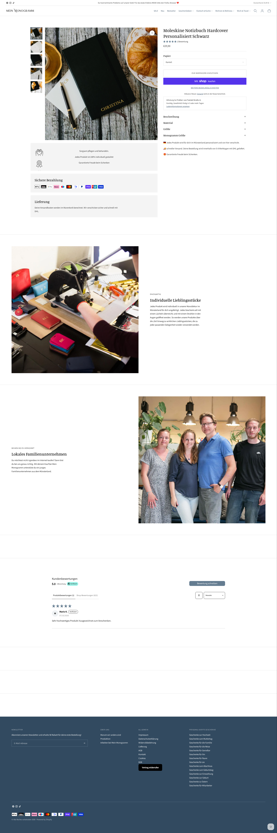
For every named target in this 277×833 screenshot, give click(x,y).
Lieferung (142, 746)
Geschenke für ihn (197, 754)
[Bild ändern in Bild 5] (36, 87)
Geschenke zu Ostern (198, 781)
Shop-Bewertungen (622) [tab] (87, 595)
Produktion (105, 738)
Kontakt (142, 754)
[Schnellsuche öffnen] (255, 11)
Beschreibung (171, 116)
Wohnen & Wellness (223, 11)
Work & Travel (243, 11)
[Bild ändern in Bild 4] (36, 73)
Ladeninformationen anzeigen (178, 106)
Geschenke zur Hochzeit (199, 734)
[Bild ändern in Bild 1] (36, 33)
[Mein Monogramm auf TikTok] (14, 3)
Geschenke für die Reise (199, 746)
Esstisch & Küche (203, 11)
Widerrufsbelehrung (147, 742)
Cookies (142, 758)
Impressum (143, 734)
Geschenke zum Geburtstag (201, 770)
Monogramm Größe (174, 135)
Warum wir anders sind (110, 734)
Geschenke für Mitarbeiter (200, 785)
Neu (162, 11)
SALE (156, 11)
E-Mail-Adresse (20, 740)
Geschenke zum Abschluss (200, 766)
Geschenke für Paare (198, 758)
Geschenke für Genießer (199, 750)
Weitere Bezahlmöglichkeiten (205, 88)
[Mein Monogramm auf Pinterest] (7, 3)
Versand (200, 94)
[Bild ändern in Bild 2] (36, 47)
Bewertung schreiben (207, 583)
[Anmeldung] (262, 11)
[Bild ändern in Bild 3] (36, 60)
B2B (140, 762)
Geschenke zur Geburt (198, 777)
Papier (167, 55)
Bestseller (171, 11)
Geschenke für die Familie (200, 742)
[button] (170, 41)
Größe (166, 129)
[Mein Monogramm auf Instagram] (10, 3)
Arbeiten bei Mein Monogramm (114, 742)
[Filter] (199, 595)
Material (168, 122)
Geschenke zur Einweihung (201, 773)
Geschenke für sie (197, 762)
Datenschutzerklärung (148, 738)
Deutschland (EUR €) (261, 3)
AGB (140, 750)
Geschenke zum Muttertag (200, 738)
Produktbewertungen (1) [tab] (63, 595)
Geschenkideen (185, 11)
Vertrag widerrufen (150, 767)
